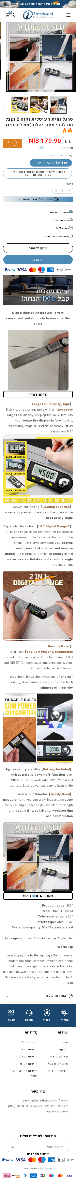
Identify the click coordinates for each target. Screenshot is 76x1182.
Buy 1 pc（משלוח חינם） (51, 163)
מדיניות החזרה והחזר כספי (24, 1073)
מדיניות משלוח (28, 1049)
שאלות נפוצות (59, 1056)
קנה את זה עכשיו (38, 260)
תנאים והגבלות (28, 1042)
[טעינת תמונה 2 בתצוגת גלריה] (39, 104)
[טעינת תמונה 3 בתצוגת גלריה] (19, 104)
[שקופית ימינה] (4, 105)
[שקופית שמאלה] (71, 105)
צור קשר (62, 1049)
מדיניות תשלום (28, 1056)
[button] (38, 996)
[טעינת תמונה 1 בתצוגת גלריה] (58, 104)
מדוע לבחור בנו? (58, 1064)
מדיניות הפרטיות (26, 1064)
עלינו (65, 1042)
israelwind (47, 1168)
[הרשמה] (12, 1147)
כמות (70, 184)
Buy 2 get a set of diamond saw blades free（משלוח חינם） (37, 173)
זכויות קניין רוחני (57, 1071)
